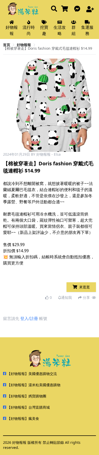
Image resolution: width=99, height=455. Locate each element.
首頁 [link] (6, 44)
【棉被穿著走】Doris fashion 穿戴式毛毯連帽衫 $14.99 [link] (47, 48)
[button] (90, 105)
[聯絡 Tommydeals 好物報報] (78, 9)
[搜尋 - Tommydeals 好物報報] (54, 9)
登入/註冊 (29, 318)
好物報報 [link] (24, 44)
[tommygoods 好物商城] (65, 9)
